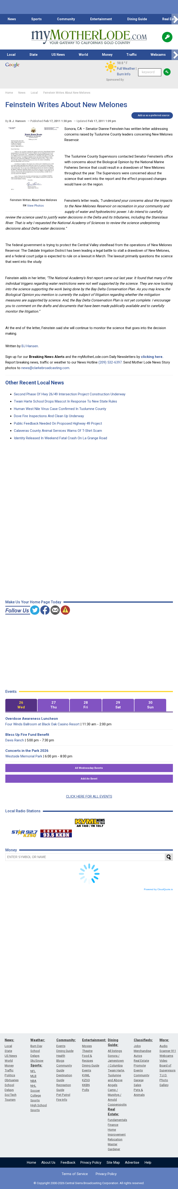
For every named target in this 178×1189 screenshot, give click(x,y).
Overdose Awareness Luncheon (31, 719)
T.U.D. (163, 1075)
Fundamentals (117, 1120)
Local (11, 54)
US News (58, 54)
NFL (33, 1071)
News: (9, 1040)
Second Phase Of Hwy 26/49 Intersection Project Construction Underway (69, 394)
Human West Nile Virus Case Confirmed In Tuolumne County (60, 409)
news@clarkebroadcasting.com (45, 368)
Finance (113, 1124)
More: (164, 1040)
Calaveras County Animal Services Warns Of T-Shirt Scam (58, 431)
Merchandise (142, 1051)
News (12, 19)
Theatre (87, 1051)
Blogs (60, 1060)
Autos (138, 1055)
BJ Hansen (30, 346)
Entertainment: (94, 1040)
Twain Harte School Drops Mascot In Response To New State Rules (65, 401)
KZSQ (86, 1080)
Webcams (158, 54)
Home (31, 1162)
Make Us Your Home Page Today (33, 602)
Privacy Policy (90, 1162)
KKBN (86, 1085)
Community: (66, 1040)
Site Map (113, 1162)
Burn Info (123, 74)
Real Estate (141, 1060)
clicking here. (152, 357)
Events (60, 1046)
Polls (85, 1090)
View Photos (35, 205)
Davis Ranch (14, 740)
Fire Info (61, 1099)
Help (148, 1162)
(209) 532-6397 (110, 362)
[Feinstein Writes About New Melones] (33, 194)
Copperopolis (117, 1104)
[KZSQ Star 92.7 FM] (22, 832)
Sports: (36, 1065)
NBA (33, 1081)
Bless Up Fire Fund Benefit (27, 735)
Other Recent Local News (34, 383)
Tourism (10, 1099)
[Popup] (167, 37)
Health (60, 1055)
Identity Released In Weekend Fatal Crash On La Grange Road (60, 438)
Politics (10, 1075)
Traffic (131, 54)
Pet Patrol (63, 1095)
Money (107, 54)
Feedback (68, 1162)
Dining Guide (137, 19)
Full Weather (126, 68)
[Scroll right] (175, 19)
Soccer (35, 1090)
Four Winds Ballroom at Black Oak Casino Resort (42, 724)
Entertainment (101, 19)
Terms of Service (75, 1174)
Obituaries (12, 1080)
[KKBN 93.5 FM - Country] (56, 832)
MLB (33, 1076)
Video (163, 1060)
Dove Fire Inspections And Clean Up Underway (49, 416)
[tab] (21, 705)
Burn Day (36, 1046)
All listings (115, 1051)
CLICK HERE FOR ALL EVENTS (89, 796)
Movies (87, 1046)
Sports (36, 19)
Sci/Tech (10, 1095)
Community (66, 19)
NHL (33, 1085)
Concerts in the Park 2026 (26, 751)
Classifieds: (143, 1040)
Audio (163, 1046)
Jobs (137, 1046)
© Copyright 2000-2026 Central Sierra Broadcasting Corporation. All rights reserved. (89, 1183)
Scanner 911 (167, 1051)
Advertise (132, 1162)
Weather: (37, 1040)
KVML (86, 1075)
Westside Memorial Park (23, 756)
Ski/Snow (36, 1060)
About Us (48, 1162)
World (83, 54)
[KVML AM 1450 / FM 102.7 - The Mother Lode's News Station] (90, 821)
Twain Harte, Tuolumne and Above (116, 1075)
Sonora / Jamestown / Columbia (116, 1060)
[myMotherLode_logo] (89, 37)
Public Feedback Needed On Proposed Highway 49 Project (58, 423)
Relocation (115, 1139)
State (33, 54)
